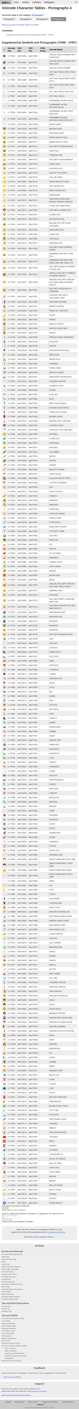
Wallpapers (49, 2)
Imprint (8, 1402)
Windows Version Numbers (11, 1361)
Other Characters (11, 1351)
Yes (4, 1208)
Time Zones (6, 1341)
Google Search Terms (9, 1274)
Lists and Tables (10, 1315)
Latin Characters (10, 1348)
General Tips (6, 1306)
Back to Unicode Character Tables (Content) (20, 24)
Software (36, 2)
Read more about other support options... (16, 1395)
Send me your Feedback (12, 1377)
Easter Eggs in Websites (10, 1269)
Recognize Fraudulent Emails (12, 1284)
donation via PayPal (56, 1232)
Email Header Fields (9, 1326)
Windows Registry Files (10, 1299)
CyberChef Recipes (8, 1323)
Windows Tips (6, 1311)
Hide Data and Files (8, 1277)
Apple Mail (5, 1257)
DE (76, 2)
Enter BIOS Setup (8, 1272)
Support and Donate (50, 1402)
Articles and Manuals (12, 1251)
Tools (16, 2)
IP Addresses (6, 1279)
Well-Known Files (8, 1294)
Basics (4, 1262)
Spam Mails (6, 1287)
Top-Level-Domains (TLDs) (11, 1343)
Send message (7, 1219)
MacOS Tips (6, 1309)
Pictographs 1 (9, 19)
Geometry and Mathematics (15, 1353)
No (7, 1208)
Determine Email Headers (11, 1267)
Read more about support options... (39, 1236)
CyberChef (5, 1264)
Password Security (8, 1282)
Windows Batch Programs (11, 1297)
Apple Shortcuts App (9, 1259)
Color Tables (6, 1321)
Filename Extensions (9, 1328)
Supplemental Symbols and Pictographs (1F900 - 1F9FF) (29, 34)
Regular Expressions (9, 1338)
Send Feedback (67, 1402)
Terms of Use (32, 1402)
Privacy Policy (19, 1402)
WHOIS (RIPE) (6, 1292)
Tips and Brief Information (15, 1303)
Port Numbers (7, 1336)
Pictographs (37, 15)
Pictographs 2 (26, 19)
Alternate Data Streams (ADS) (12, 1254)
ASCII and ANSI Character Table (13, 1318)
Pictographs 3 (42, 19)
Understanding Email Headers (12, 1289)
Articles (25, 2)
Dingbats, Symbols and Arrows (16, 1356)
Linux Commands (8, 1333)
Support (39, 1383)
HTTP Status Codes (8, 1331)
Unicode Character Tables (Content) (14, 1346)
